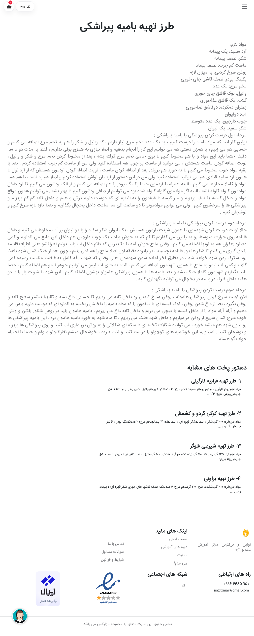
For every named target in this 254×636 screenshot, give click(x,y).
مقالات (182, 555)
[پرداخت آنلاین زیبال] (47, 589)
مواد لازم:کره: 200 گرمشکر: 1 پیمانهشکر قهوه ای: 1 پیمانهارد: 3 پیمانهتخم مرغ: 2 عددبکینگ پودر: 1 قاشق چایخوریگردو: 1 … (173, 424)
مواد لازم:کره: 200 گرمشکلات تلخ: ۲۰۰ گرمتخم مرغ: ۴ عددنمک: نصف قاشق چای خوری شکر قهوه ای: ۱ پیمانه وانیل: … (170, 489)
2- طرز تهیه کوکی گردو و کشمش (208, 414)
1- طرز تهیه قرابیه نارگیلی (216, 381)
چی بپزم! (180, 563)
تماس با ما (116, 544)
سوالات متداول (112, 552)
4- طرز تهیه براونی (222, 479)
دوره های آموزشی (174, 547)
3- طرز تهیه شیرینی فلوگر (215, 446)
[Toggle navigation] (244, 6)
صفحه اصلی (178, 539)
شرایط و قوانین (112, 560)
